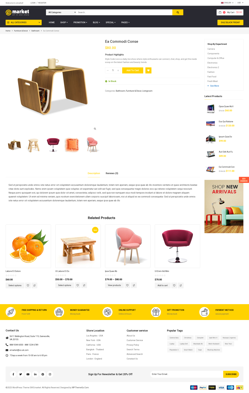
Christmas (187, 338)
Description (94, 173)
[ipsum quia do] (210, 139)
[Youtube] (28, 374)
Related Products (101, 218)
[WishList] (148, 70)
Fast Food (211, 76)
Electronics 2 (213, 67)
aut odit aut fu (226, 152)
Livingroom (147, 91)
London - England (94, 359)
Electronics (212, 63)
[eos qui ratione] (210, 124)
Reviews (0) (112, 173)
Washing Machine (213, 350)
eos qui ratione (226, 121)
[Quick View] (32, 246)
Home (8, 31)
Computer (200, 338)
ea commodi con (227, 167)
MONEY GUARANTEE (79, 310)
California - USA (93, 345)
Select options (15, 285)
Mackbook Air (198, 344)
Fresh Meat (212, 81)
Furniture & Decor (21, 31)
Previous (6, 145)
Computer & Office (215, 58)
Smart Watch (188, 350)
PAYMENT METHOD (224, 310)
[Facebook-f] (13, 374)
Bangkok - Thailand (95, 349)
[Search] (177, 12)
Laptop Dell (184, 344)
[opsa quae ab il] (210, 109)
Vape (200, 350)
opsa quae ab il (226, 106)
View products (114, 285)
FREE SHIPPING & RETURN (34, 310)
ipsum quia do (225, 137)
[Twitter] (20, 374)
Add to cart (133, 70)
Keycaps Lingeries (229, 338)
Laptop (172, 344)
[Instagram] (50, 374)
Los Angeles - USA (94, 336)
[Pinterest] (42, 374)
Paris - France (92, 354)
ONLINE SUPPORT (127, 310)
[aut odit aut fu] (210, 154)
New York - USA (93, 340)
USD (239, 3)
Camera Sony (174, 338)
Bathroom (35, 31)
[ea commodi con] (210, 169)
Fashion (211, 72)
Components (213, 53)
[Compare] (34, 285)
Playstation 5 (174, 350)
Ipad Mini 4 (213, 338)
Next (101, 145)
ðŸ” (95, 129)
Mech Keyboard (214, 344)
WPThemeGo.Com (80, 387)
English (227, 3)
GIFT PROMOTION (175, 310)
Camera (211, 49)
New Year (228, 344)
